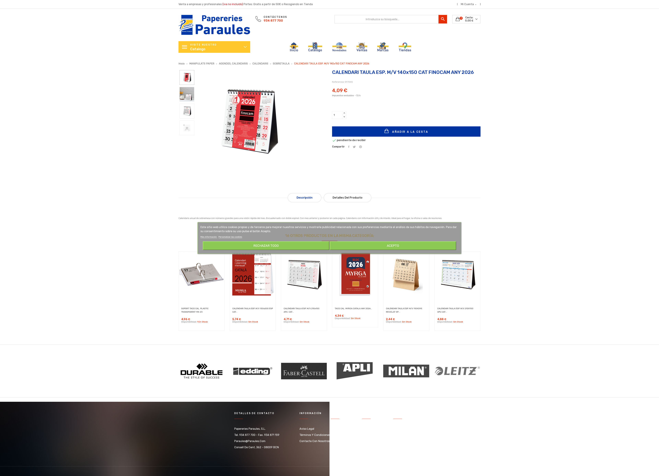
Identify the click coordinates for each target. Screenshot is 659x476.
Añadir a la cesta (409, 131)
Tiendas (367, 435)
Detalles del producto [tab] (347, 197)
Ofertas (336, 428)
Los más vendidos (342, 441)
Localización (370, 441)
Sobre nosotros (372, 428)
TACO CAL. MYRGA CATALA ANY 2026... (353, 308)
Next (187, 139)
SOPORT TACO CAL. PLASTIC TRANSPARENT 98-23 (195, 310)
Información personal (407, 428)
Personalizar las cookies (230, 237)
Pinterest (360, 146)
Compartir (348, 146)
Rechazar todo (266, 246)
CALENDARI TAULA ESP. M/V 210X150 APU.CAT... (455, 310)
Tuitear (354, 146)
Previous (187, 64)
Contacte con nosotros (314, 441)
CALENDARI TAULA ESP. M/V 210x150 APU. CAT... (301, 310)
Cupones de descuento (408, 453)
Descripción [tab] (305, 197)
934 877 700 (273, 20)
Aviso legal (306, 428)
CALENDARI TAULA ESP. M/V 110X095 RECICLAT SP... (404, 310)
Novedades (338, 435)
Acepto (393, 246)
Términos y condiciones (314, 435)
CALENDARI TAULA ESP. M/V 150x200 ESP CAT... (252, 310)
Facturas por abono (406, 441)
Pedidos (398, 435)
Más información (208, 237)
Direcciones (400, 447)
